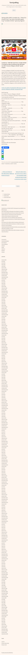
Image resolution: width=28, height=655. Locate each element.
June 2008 (3, 601)
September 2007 (5, 615)
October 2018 (4, 407)
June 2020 (3, 375)
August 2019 (4, 391)
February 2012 (4, 532)
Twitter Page (6, 195)
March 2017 (4, 436)
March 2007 (4, 624)
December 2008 (5, 591)
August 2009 (4, 579)
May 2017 (3, 433)
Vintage (3, 252)
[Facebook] (14, 150)
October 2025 (4, 275)
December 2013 (5, 497)
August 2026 (4, 259)
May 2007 (3, 621)
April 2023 (3, 322)
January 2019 (4, 402)
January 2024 (4, 308)
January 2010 (4, 571)
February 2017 (4, 438)
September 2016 (5, 446)
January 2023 (4, 327)
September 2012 (5, 521)
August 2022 (4, 335)
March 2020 (4, 380)
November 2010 (5, 555)
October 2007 (4, 613)
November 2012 (5, 518)
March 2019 (4, 399)
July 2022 (3, 336)
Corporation (4, 239)
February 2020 (4, 381)
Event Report (21, 162)
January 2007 (4, 627)
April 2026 (3, 266)
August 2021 (4, 353)
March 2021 (4, 361)
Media (3, 163)
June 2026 (3, 263)
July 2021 (3, 355)
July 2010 (3, 561)
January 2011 (4, 552)
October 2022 (4, 331)
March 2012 (4, 530)
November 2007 (5, 611)
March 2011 (4, 549)
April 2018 (3, 416)
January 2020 (4, 383)
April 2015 (3, 472)
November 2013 (5, 499)
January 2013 (4, 514)
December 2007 (5, 610)
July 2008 (3, 599)
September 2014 (5, 483)
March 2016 (4, 455)
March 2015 (4, 474)
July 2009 (3, 580)
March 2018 (4, 417)
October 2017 (4, 425)
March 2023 (4, 324)
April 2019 (3, 397)
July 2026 (3, 261)
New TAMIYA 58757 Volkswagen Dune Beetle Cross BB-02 (12, 211)
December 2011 (5, 535)
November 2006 (5, 630)
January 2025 (4, 289)
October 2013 (4, 500)
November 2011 (5, 536)
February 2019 (4, 400)
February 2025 (4, 288)
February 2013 (4, 513)
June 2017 (3, 432)
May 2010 (3, 565)
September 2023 (5, 314)
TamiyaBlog (14, 3)
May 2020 (3, 377)
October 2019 (4, 388)
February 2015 (4, 475)
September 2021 (5, 352)
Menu (14, 10)
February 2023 (4, 325)
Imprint (3, 641)
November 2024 (5, 292)
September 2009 (5, 577)
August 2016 (4, 447)
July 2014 (3, 486)
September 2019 (5, 389)
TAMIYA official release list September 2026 (10, 216)
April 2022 (3, 341)
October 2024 (4, 294)
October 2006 (4, 632)
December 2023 (5, 309)
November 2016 (5, 442)
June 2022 (3, 338)
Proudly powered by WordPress (7, 652)
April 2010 (3, 566)
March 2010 (4, 568)
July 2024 (3, 299)
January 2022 (4, 345)
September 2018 (5, 408)
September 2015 (5, 464)
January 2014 (4, 496)
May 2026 (3, 264)
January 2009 (4, 590)
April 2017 (3, 435)
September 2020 (5, 371)
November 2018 (5, 405)
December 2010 (5, 554)
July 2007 (3, 618)
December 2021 (5, 347)
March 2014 (4, 493)
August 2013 (4, 504)
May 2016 (3, 452)
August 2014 (4, 485)
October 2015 (4, 463)
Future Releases (5, 244)
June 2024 (3, 300)
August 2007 (4, 616)
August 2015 (4, 466)
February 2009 (4, 588)
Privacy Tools (4, 644)
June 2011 (3, 544)
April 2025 (3, 284)
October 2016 (4, 444)
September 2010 (5, 558)
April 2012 (3, 529)
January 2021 (4, 364)
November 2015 (5, 461)
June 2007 (3, 619)
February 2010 (4, 569)
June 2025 (3, 281)
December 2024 (5, 291)
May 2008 (3, 602)
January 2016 (4, 458)
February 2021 (4, 363)
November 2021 (5, 349)
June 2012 (3, 525)
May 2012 (3, 527)
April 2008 (3, 604)
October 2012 (4, 519)
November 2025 (5, 273)
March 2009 (4, 586)
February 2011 (4, 550)
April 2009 (3, 585)
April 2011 (3, 547)
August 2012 (4, 522)
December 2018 (5, 403)
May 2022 (3, 339)
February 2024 (4, 306)
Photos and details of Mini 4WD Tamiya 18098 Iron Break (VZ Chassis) (8, 173)
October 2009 (4, 575)
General (3, 245)
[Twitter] (14, 152)
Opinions (3, 248)
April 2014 (3, 491)
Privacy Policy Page (5, 643)
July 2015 (3, 468)
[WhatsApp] (14, 157)
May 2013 (3, 508)
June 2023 (3, 319)
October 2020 (4, 369)
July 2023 (3, 317)
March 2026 (4, 267)
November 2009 (5, 574)
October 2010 (4, 557)
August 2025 (4, 278)
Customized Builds (14, 162)
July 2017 (3, 430)
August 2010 (4, 560)
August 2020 (4, 372)
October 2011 (4, 538)
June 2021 (3, 356)
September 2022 (5, 333)
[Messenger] (14, 159)
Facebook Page (7, 194)
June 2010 (3, 563)
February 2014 (4, 494)
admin (15, 163)
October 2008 (4, 594)
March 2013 (4, 511)
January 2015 (4, 477)
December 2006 (5, 629)
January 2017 (4, 439)
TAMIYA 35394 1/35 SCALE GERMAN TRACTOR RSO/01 (12, 217)
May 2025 (3, 283)
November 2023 (5, 311)
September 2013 (5, 502)
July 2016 (3, 449)
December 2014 (5, 478)
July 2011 (3, 543)
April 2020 (3, 378)
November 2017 (5, 424)
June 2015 (3, 469)
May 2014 (3, 489)
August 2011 (4, 541)
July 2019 (3, 392)
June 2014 (3, 488)
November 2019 (5, 386)
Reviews (3, 250)
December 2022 (5, 328)
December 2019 (5, 385)
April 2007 (3, 622)
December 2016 (5, 441)
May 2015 (3, 471)
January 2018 (4, 421)
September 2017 (5, 427)
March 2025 (4, 286)
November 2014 (5, 480)
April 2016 (3, 453)
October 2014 (4, 482)
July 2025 (3, 280)
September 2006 (5, 633)
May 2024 (3, 302)
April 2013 (3, 510)
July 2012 (3, 524)
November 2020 (5, 367)
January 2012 (4, 533)
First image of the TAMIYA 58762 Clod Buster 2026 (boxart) (13, 222)
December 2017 (5, 422)
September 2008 (5, 596)
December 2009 (5, 572)
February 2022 (4, 344)
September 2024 (5, 295)
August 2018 (4, 410)
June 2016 (3, 450)
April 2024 (3, 303)
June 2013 (3, 507)
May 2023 (3, 320)
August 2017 (4, 428)
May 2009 (3, 583)
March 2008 (4, 605)
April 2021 (3, 360)
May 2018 (3, 414)
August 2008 (4, 597)
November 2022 (5, 330)
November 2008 (5, 593)
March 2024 (4, 305)
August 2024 (4, 297)
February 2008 (4, 607)
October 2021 (4, 350)
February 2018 (4, 419)
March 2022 (4, 342)
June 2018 (3, 413)
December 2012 (5, 516)
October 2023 (4, 313)
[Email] (14, 154)
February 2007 (4, 626)
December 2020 (5, 366)
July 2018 (3, 411)
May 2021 (3, 358)
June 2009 (3, 582)
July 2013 (3, 505)
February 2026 (4, 269)
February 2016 (4, 457)
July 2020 (3, 374)
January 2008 (4, 608)
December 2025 (5, 272)
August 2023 (4, 316)
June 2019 (3, 394)
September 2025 (5, 277)
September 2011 (5, 540)
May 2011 (3, 546)
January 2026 (4, 270)
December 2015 (5, 460)
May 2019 (3, 396)
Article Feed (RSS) (7, 197)
